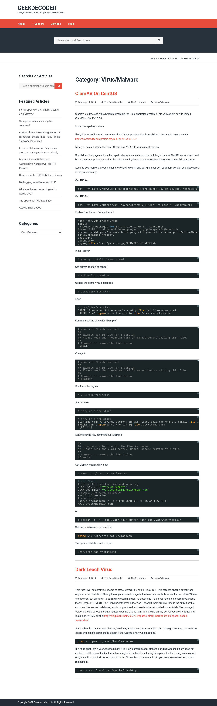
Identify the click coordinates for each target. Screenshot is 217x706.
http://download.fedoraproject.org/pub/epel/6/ (128, 229)
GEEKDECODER (37, 8)
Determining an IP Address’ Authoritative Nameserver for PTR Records (38, 164)
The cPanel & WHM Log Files (35, 200)
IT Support (38, 23)
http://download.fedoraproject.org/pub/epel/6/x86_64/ (106, 138)
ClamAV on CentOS (96, 93)
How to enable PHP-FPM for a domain (40, 175)
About (21, 23)
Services (56, 23)
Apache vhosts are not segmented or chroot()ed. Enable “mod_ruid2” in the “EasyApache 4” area (39, 137)
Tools (71, 23)
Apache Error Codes (30, 207)
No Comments (138, 102)
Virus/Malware (162, 102)
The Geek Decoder (113, 102)
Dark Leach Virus (93, 569)
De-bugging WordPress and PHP (37, 182)
